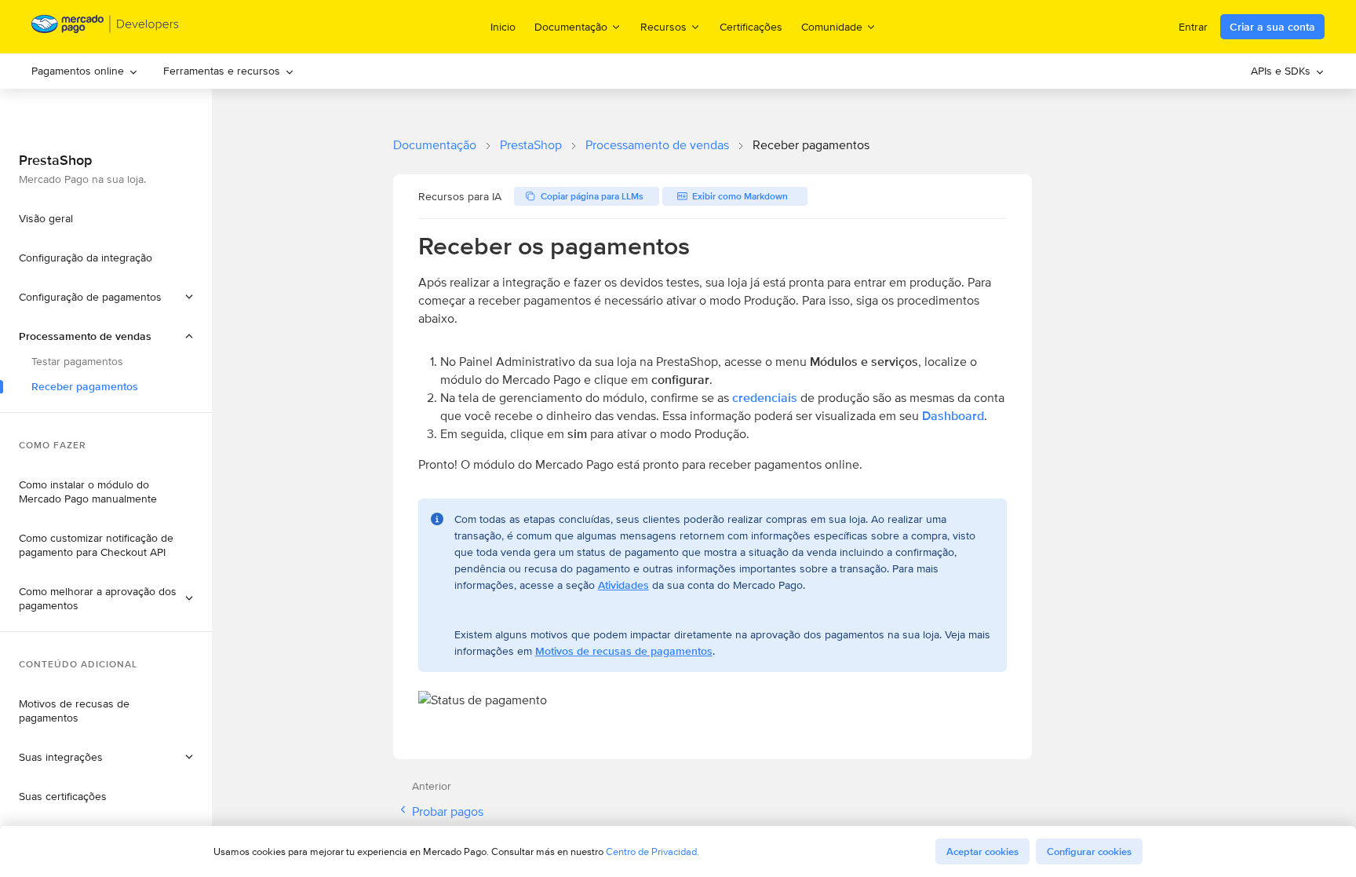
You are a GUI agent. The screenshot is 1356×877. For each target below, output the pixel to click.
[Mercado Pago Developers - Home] (105, 27)
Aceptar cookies (982, 851)
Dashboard (953, 416)
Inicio (503, 27)
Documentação (434, 145)
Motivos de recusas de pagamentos (624, 651)
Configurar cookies (1089, 851)
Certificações (751, 27)
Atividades (623, 585)
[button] (106, 336)
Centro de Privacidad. (652, 851)
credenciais (764, 398)
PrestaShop (531, 145)
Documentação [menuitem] (570, 26)
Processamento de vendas (657, 145)
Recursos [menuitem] (663, 26)
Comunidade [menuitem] (831, 26)
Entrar (1193, 27)
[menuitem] (84, 71)
